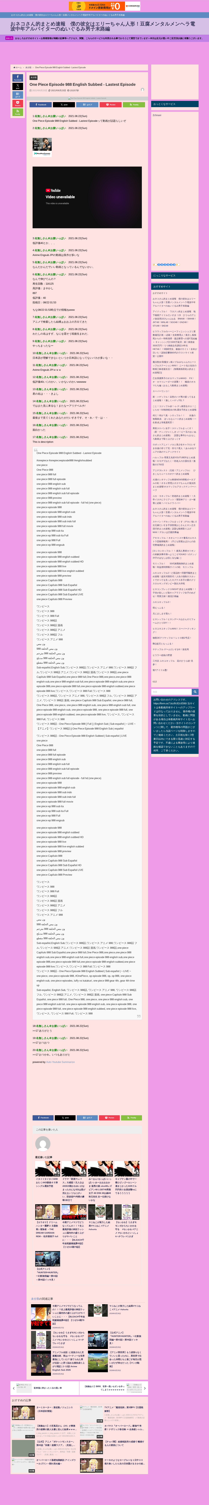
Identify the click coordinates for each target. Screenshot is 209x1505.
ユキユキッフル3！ (162, 602)
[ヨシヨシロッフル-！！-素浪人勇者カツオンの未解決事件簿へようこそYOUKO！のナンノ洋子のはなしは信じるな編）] (175, 554)
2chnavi (157, 115)
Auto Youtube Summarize (60, 1062)
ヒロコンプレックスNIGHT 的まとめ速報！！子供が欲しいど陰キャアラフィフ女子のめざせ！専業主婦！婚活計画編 (174, 592)
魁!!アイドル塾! (160, 670)
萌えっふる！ (159, 608)
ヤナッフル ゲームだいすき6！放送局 (171, 649)
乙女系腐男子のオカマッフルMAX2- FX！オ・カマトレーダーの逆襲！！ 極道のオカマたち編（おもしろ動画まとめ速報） (174, 381)
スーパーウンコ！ (161, 391)
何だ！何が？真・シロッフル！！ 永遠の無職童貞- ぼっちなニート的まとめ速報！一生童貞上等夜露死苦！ (174, 419)
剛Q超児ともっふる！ (163, 644)
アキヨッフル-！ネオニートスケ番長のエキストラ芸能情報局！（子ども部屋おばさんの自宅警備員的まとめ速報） (174, 541)
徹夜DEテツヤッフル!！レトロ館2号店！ (172, 638)
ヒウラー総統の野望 (162, 655)
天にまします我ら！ (162, 613)
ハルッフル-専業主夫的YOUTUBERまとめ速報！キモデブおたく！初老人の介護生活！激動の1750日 (174, 461)
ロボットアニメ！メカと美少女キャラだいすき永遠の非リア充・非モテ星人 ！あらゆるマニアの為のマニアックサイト (174, 448)
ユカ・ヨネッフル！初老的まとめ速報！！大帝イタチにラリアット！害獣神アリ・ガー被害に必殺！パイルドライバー (174, 499)
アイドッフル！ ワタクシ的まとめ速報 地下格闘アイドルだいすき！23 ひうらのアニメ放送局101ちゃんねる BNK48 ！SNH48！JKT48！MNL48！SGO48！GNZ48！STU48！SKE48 (174, 318)
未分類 (34, 77)
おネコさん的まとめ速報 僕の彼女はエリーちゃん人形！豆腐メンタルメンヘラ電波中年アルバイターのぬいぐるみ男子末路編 (174, 302)
